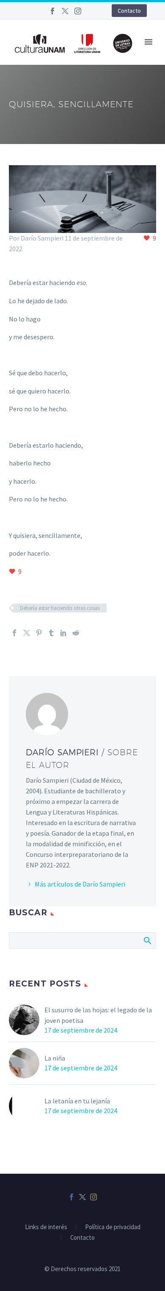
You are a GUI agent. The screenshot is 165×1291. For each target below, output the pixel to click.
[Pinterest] (39, 632)
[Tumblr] (51, 632)
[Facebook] (52, 11)
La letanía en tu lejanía (77, 1101)
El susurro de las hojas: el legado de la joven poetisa (98, 1015)
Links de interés (46, 1227)
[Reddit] (75, 632)
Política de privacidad (112, 1227)
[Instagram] (78, 11)
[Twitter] (65, 11)
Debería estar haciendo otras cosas (60, 608)
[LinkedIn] (63, 632)
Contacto (129, 10)
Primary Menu (148, 42)
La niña (54, 1058)
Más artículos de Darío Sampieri (80, 884)
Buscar (147, 940)
